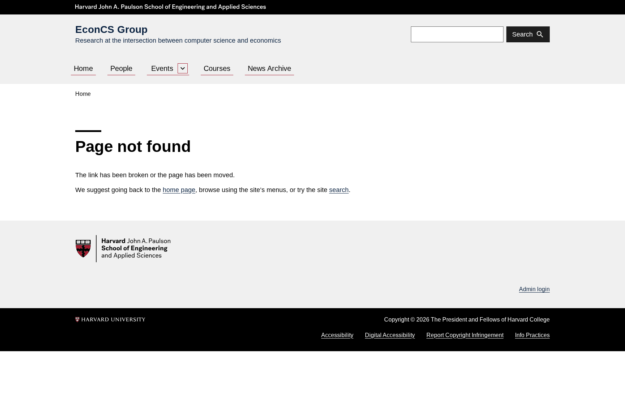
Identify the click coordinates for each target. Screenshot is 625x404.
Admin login (534, 289)
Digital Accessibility (390, 335)
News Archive (269, 68)
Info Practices (532, 335)
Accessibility (337, 335)
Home (83, 68)
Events (162, 68)
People (121, 68)
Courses (217, 68)
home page (179, 190)
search (339, 190)
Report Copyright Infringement (464, 335)
